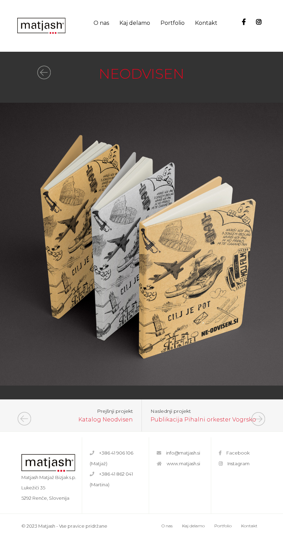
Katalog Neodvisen (105, 419)
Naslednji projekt (170, 411)
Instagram (238, 463)
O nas (101, 23)
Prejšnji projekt (115, 411)
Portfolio (172, 23)
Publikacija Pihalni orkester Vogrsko (203, 419)
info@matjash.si (183, 453)
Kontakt (206, 23)
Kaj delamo (134, 23)
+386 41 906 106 (116, 453)
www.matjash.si (183, 463)
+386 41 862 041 (116, 474)
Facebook (238, 453)
